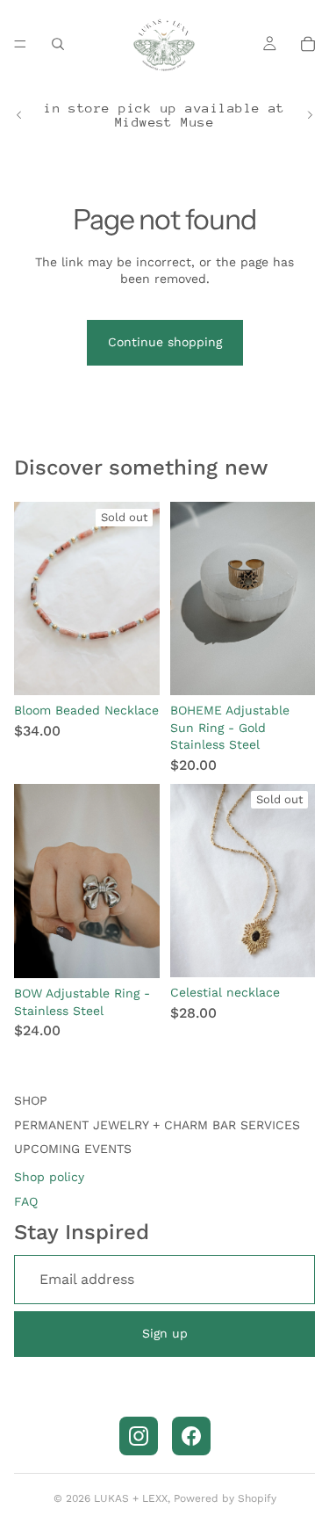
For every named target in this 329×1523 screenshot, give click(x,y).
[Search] (58, 44)
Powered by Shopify (225, 1498)
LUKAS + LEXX (131, 1498)
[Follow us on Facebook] (191, 1436)
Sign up (165, 1333)
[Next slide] (309, 115)
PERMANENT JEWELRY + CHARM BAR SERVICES (157, 1125)
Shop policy (49, 1177)
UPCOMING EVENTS (73, 1149)
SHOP (30, 1100)
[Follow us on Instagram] (138, 1436)
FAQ (26, 1201)
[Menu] (20, 44)
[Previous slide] (19, 115)
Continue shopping (165, 342)
